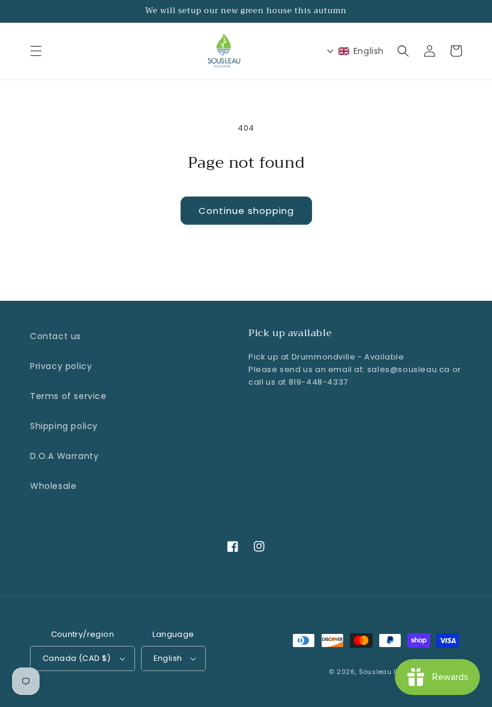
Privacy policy (61, 366)
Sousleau (375, 671)
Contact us (55, 336)
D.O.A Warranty (64, 456)
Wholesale (53, 486)
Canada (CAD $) (77, 658)
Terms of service (68, 396)
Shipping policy (64, 426)
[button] (36, 51)
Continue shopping (246, 210)
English (168, 658)
